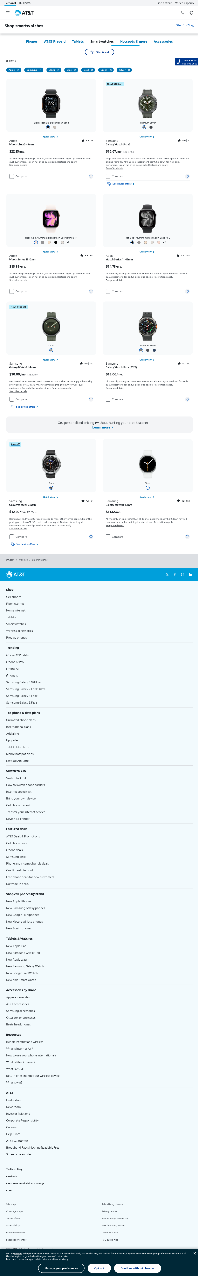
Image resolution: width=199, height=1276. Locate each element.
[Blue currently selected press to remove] (75, 70)
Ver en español (184, 3)
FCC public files (110, 1239)
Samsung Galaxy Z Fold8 (22, 696)
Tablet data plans (17, 747)
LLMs (9, 1190)
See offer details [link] (114, 168)
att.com (10, 559)
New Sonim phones (19, 928)
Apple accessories (18, 997)
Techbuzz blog (14, 1169)
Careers (11, 1127)
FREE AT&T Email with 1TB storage (25, 1183)
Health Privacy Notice (113, 1225)
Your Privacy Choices (113, 1218)
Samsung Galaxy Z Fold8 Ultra (25, 689)
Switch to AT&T (16, 778)
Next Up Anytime (17, 761)
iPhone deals (14, 850)
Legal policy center (16, 1239)
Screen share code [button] (18, 1154)
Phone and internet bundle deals (27, 863)
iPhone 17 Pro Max (18, 655)
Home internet (15, 610)
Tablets (11, 617)
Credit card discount (19, 870)
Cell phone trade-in (18, 805)
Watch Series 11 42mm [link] (22, 259)
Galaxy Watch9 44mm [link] (22, 367)
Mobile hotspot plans (20, 754)
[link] (51, 137)
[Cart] (182, 13)
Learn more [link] (101, 427)
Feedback (11, 1176)
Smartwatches (16, 624)
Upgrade (12, 740)
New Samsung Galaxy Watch (25, 966)
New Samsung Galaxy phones (25, 908)
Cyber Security (110, 1232)
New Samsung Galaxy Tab (23, 953)
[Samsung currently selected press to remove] (40, 70)
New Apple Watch (17, 959)
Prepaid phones (16, 637)
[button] (185, 27)
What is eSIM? (15, 1069)
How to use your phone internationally (31, 1055)
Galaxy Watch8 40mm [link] (119, 504)
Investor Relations (18, 1113)
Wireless (23, 559)
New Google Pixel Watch (22, 973)
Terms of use (13, 1218)
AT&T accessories (17, 1004)
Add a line (12, 733)
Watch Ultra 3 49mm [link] (21, 144)
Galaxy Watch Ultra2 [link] (118, 144)
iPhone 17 (12, 675)
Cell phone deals (16, 843)
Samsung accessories (20, 1011)
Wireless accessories (19, 631)
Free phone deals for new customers (30, 877)
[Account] (191, 12)
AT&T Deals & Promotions (23, 836)
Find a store (164, 3)
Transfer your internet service (25, 812)
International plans (18, 727)
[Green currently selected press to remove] (110, 70)
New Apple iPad (16, 946)
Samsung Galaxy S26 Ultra (23, 682)
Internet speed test (18, 791)
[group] (99, 589)
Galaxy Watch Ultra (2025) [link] (121, 367)
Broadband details (15, 1232)
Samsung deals (16, 857)
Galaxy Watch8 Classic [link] (22, 504)
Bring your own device (21, 798)
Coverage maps (14, 1211)
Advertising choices (112, 1204)
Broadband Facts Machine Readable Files (32, 1147)
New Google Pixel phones (22, 915)
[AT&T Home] (24, 12)
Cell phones (13, 597)
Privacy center (109, 1211)
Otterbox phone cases (21, 1017)
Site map (11, 1204)
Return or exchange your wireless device (32, 1076)
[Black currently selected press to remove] (58, 70)
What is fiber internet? (20, 1062)
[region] (51, 133)
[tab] (32, 41)
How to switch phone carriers (25, 785)
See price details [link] (18, 164)
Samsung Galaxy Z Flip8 (21, 702)
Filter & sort (102, 52)
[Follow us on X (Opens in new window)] (167, 574)
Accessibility (13, 1225)
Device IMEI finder (18, 819)
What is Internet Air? (19, 1048)
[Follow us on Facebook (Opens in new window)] (175, 574)
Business (25, 3)
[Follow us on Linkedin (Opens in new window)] (190, 574)
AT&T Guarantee (17, 1141)
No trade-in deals (17, 884)
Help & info (13, 1134)
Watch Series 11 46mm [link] (119, 259)
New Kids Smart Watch (21, 980)
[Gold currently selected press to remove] (92, 70)
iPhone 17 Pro (15, 662)
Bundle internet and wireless (24, 1042)
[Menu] (7, 12)
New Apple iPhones (18, 901)
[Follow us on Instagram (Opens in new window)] (182, 574)
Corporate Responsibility (22, 1120)
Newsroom (13, 1107)
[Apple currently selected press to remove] (18, 70)
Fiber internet (15, 603)
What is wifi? (14, 1082)
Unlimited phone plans (21, 720)
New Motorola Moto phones (24, 921)
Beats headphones (18, 1024)
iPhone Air (13, 669)
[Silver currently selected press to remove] (129, 70)
